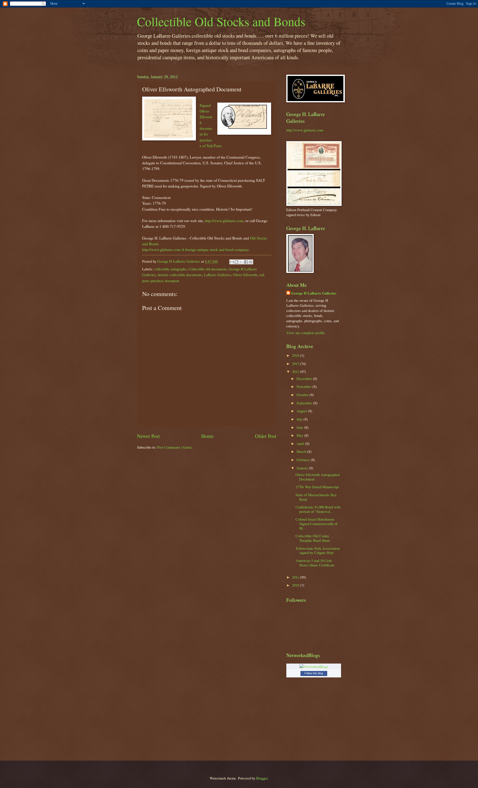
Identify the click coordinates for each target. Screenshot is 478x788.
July (300, 419)
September (305, 402)
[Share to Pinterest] (250, 261)
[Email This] (231, 261)
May (300, 435)
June (300, 427)
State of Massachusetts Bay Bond (316, 497)
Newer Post (148, 435)
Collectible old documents (207, 268)
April (301, 443)
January (303, 467)
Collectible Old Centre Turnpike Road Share (313, 538)
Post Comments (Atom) (174, 447)
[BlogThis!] (236, 261)
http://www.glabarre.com (224, 220)
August (302, 410)
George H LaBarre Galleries (313, 293)
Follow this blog (313, 673)
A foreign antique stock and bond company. (215, 249)
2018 (296, 355)
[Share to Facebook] (245, 261)
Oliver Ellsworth (245, 274)
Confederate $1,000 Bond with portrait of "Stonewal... (318, 509)
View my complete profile (305, 332)
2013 (296, 363)
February (304, 459)
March (302, 451)
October (303, 394)
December (305, 378)
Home (207, 435)
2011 (296, 577)
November (304, 386)
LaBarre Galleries (217, 274)
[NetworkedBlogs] (313, 666)
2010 (296, 585)
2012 (296, 371)
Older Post (265, 435)
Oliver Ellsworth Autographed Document (318, 477)
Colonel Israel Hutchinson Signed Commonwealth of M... (316, 523)
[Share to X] (241, 261)
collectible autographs (170, 268)
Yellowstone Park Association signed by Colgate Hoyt (318, 550)
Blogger (262, 778)
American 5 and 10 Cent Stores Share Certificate (315, 562)
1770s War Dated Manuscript (317, 486)
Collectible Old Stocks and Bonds (221, 21)
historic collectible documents (180, 274)
